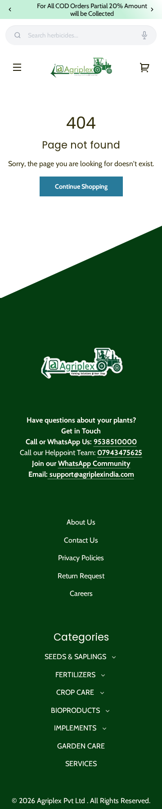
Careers (81, 594)
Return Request (81, 576)
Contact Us (81, 540)
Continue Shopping (81, 186)
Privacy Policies (81, 558)
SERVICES (81, 764)
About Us (81, 522)
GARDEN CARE (81, 746)
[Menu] (17, 67)
